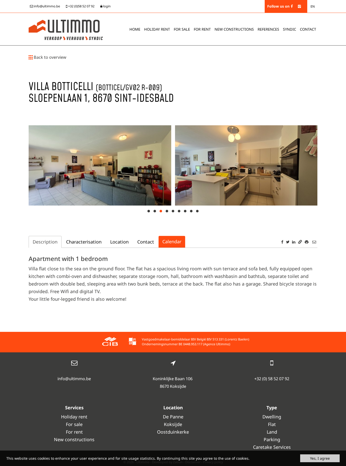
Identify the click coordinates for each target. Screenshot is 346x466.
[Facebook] (292, 6)
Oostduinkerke (173, 432)
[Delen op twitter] (288, 242)
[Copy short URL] (300, 242)
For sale (182, 29)
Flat (272, 424)
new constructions (234, 29)
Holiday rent (157, 29)
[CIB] (110, 342)
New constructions (74, 439)
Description (45, 242)
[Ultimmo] (66, 29)
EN (313, 6)
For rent (202, 29)
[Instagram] (299, 6)
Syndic (289, 29)
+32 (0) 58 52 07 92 (271, 378)
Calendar (171, 241)
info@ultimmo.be (74, 378)
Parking (272, 439)
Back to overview (49, 57)
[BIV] (132, 342)
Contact (308, 29)
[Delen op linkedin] (294, 242)
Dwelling (271, 417)
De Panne (173, 417)
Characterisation (84, 242)
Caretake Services (272, 447)
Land (272, 432)
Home (134, 29)
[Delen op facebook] (282, 242)
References (268, 29)
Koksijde (173, 424)
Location (119, 242)
